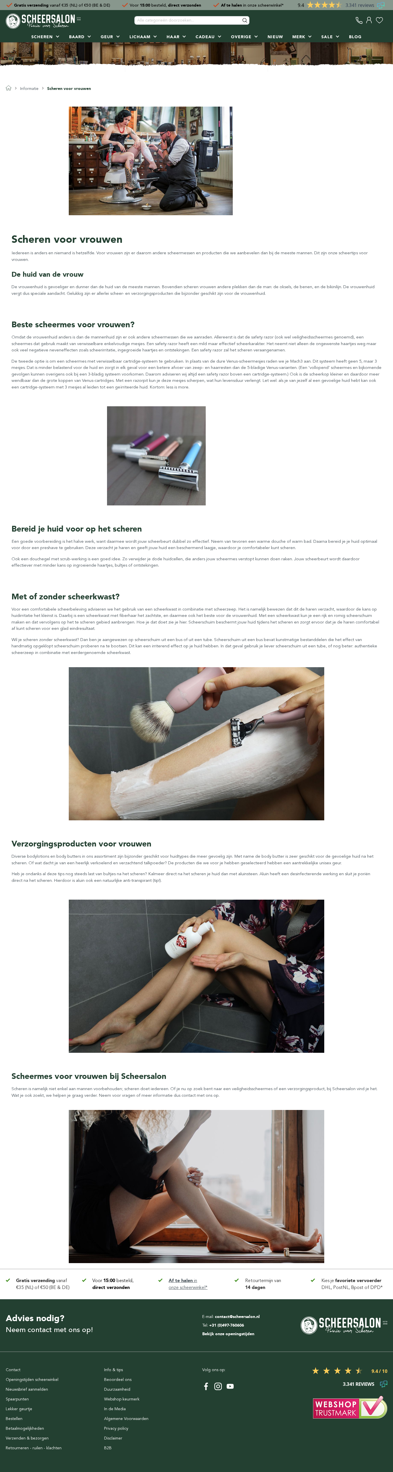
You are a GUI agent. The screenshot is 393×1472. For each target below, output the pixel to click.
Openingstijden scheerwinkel (32, 1379)
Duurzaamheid (117, 1389)
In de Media (115, 1408)
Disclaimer (113, 1438)
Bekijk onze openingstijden (228, 1333)
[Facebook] (206, 1386)
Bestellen (14, 1418)
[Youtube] (230, 1386)
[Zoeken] (245, 20)
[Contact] (359, 20)
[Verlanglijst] (379, 20)
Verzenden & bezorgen (27, 1438)
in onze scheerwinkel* (252, 5)
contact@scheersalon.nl (237, 1316)
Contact (13, 1369)
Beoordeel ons (117, 1379)
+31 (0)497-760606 (226, 1325)
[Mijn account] (369, 20)
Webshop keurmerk (122, 1399)
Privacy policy (116, 1428)
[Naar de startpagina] (43, 20)
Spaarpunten (17, 1399)
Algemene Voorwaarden (126, 1418)
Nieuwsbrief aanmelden (27, 1389)
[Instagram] (218, 1386)
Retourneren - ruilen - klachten (34, 1448)
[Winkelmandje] (385, 20)
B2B (108, 1448)
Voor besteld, (165, 5)
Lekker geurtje (19, 1408)
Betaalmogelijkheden (25, 1428)
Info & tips (113, 1369)
